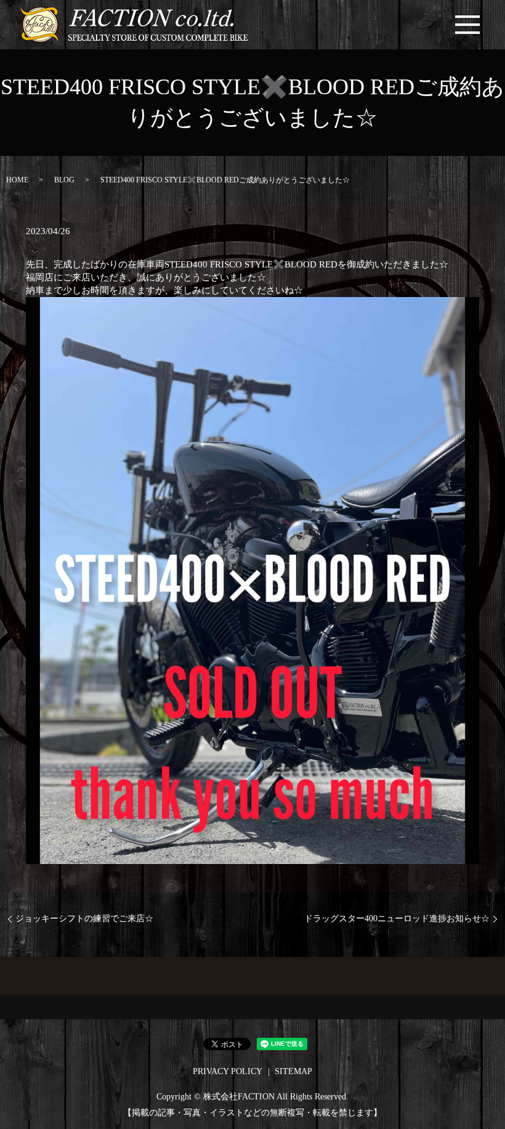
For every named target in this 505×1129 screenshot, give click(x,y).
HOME (17, 180)
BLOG (64, 180)
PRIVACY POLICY (227, 1071)
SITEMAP (293, 1071)
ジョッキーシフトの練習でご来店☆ (84, 918)
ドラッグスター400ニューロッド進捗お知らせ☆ (397, 918)
